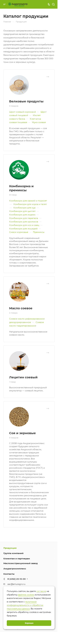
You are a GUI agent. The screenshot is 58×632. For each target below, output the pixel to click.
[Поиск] (53, 4)
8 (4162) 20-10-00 (16, 579)
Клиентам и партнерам (16, 558)
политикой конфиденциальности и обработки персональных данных (25, 605)
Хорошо (29, 623)
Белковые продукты (26, 101)
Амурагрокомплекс (14, 568)
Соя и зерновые (22, 433)
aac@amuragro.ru (16, 584)
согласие (41, 591)
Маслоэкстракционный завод (20, 563)
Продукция (9, 548)
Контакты (8, 574)
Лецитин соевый (23, 377)
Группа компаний (13, 553)
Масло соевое (20, 308)
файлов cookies (26, 594)
